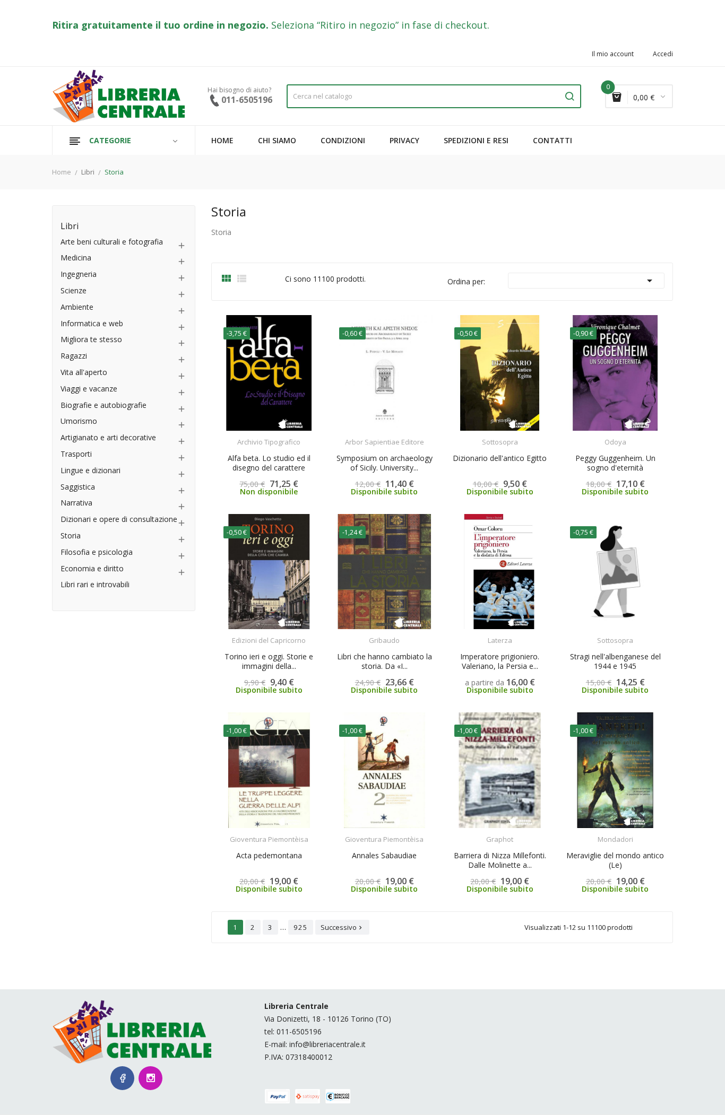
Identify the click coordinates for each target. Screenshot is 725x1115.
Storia (71, 536)
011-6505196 (299, 1031)
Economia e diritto (92, 568)
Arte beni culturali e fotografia (112, 242)
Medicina (76, 258)
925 (301, 927)
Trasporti (76, 454)
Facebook (122, 1078)
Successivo (342, 927)
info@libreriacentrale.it (327, 1044)
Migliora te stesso (91, 339)
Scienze (74, 290)
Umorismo (79, 421)
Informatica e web (92, 323)
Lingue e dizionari (90, 470)
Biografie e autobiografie (103, 405)
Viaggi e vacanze (89, 389)
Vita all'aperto (84, 372)
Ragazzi (74, 356)
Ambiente (77, 307)
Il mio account (613, 54)
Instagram (150, 1078)
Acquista (278, 435)
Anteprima (239, 435)
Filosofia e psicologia (97, 552)
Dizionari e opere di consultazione (119, 519)
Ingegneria (79, 274)
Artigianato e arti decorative (108, 437)
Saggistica (78, 487)
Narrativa (76, 503)
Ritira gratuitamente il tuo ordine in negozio (159, 25)
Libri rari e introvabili (95, 584)
